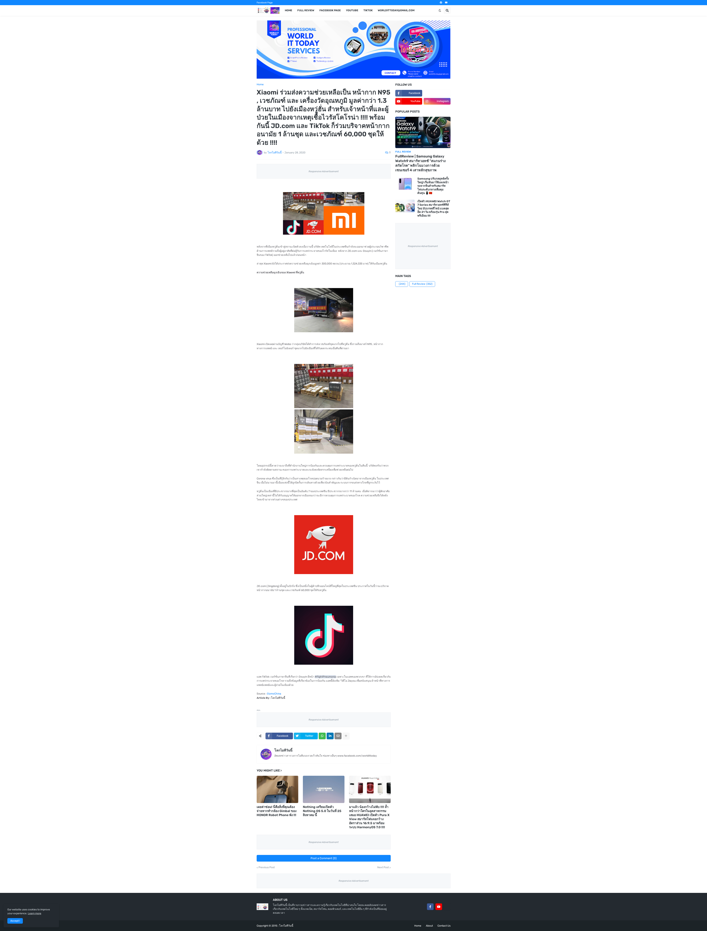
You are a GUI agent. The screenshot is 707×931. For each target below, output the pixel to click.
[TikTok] (447, 906)
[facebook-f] (430, 906)
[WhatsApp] (322, 736)
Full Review (422, 283)
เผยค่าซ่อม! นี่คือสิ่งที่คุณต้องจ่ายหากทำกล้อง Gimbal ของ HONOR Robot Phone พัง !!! (276, 811)
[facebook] (441, 2)
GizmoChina (274, 693)
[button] (440, 10)
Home (260, 84)
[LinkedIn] (330, 736)
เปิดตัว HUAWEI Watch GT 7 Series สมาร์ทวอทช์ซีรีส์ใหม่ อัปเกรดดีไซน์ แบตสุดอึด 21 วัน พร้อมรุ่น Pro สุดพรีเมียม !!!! (433, 208)
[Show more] (345, 736)
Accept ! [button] (15, 920)
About (429, 925)
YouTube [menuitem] (352, 10)
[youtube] (446, 2)
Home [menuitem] (288, 10)
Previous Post (266, 867)
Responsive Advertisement (324, 171)
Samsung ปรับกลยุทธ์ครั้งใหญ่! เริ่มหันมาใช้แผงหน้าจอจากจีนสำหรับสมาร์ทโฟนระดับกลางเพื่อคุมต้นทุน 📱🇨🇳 (433, 186)
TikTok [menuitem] (368, 10)
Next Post (383, 867)
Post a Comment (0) (324, 858)
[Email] (338, 736)
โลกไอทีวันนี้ (283, 750)
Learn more (34, 913)
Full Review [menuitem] (305, 10)
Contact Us (444, 925)
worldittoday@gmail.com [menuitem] (396, 10)
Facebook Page (265, 2)
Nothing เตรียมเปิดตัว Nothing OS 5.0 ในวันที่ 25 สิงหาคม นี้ (322, 811)
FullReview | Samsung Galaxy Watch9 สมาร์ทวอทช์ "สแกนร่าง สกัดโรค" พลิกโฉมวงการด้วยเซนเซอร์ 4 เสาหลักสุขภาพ (420, 163)
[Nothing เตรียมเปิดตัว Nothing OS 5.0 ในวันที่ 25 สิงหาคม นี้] (323, 789)
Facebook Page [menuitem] (330, 10)
